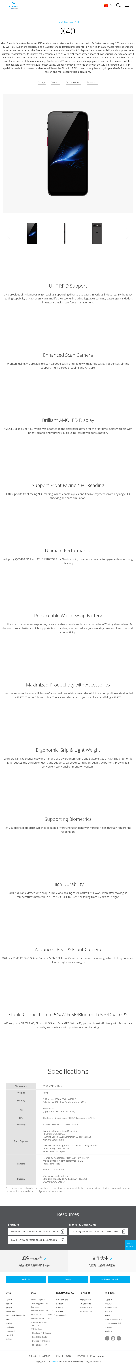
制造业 (9, 1339)
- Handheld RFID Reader (41, 1333)
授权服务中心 (61, 1315)
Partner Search (86, 1307)
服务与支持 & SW (65, 1293)
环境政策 (108, 1303)
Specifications (73, 82)
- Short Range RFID (39, 1345)
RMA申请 (59, 1307)
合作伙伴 (85, 1293)
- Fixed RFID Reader (39, 1337)
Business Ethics (111, 1307)
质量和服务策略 (62, 1299)
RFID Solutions (36, 1329)
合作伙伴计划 (85, 1299)
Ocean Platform (86, 1311)
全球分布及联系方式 (113, 1323)
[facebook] (107, 1338)
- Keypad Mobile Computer (42, 1318)
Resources (92, 82)
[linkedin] (119, 1338)
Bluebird (55, 1361)
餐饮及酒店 (10, 1311)
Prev (7, 233)
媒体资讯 (108, 1311)
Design (42, 82)
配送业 (9, 1307)
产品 (33, 1293)
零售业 (9, 1299)
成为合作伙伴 (85, 1303)
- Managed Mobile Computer (43, 1314)
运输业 (9, 1303)
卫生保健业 (10, 1331)
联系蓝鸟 (108, 1331)
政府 (8, 1319)
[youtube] (113, 1338)
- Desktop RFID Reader (40, 1341)
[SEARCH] (118, 5)
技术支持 (59, 1311)
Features (55, 82)
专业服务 (10, 1327)
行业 (8, 1293)
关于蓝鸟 (109, 1293)
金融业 (9, 1323)
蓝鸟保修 (59, 1303)
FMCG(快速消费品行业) (15, 1315)
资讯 (58, 1356)
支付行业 (10, 1335)
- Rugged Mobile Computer (42, 1310)
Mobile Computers (38, 1299)
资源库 (107, 1315)
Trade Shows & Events (113, 1319)
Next (129, 233)
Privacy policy (97, 1356)
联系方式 (81, 1356)
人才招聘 (108, 1327)
